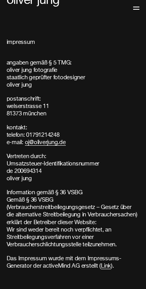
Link (106, 266)
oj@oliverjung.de (45, 142)
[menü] (136, 8)
